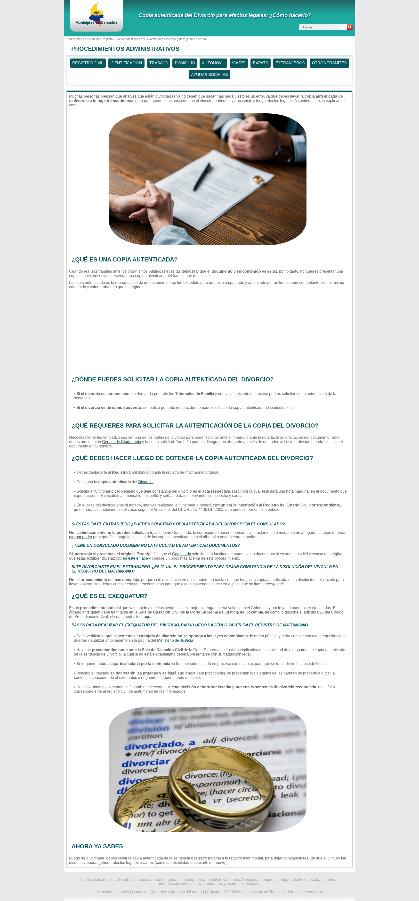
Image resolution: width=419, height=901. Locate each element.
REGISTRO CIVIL (87, 63)
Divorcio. (145, 482)
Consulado (181, 554)
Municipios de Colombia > (85, 39)
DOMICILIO (185, 63)
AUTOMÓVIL (213, 63)
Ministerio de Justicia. (175, 640)
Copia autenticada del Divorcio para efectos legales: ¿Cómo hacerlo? (224, 15)
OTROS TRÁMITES (329, 63)
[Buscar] (350, 27)
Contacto (139, 892)
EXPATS (260, 63)
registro (108, 39)
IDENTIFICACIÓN (126, 63)
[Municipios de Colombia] (96, 25)
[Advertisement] (208, 331)
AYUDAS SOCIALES (209, 75)
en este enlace (135, 558)
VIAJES (239, 63)
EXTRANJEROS (290, 63)
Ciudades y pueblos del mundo (177, 892)
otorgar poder (80, 537)
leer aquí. (144, 617)
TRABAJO (158, 63)
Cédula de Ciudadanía (121, 442)
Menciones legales (113, 892)
